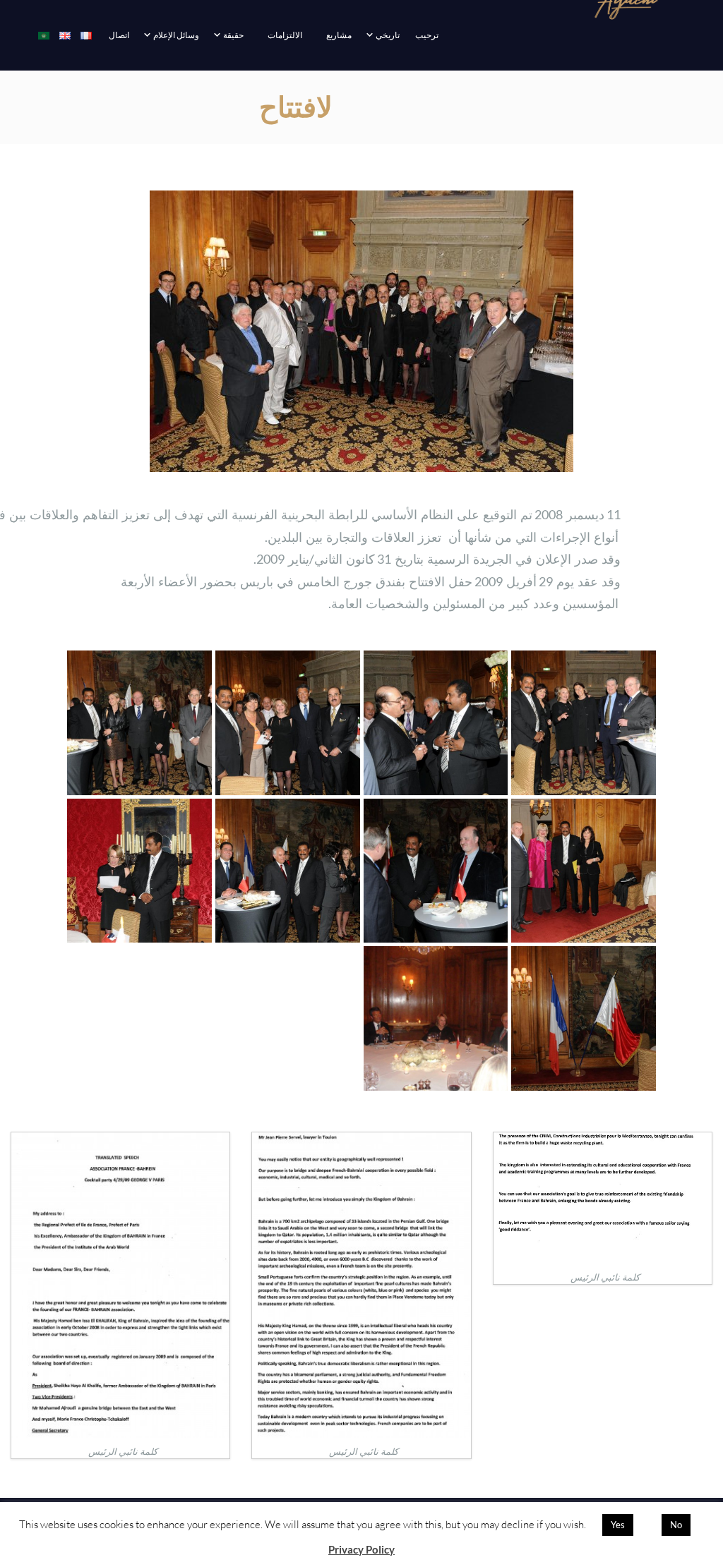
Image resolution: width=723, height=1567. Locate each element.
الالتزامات (285, 35)
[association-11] (583, 723)
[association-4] (139, 871)
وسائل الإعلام (176, 35)
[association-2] (436, 1018)
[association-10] (436, 723)
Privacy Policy (361, 1549)
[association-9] (287, 723)
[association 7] (583, 871)
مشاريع (339, 35)
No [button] (676, 1524)
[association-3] (583, 1018)
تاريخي (388, 35)
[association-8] (139, 723)
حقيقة (233, 35)
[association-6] (436, 871)
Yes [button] (618, 1524)
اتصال (119, 35)
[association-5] (287, 871)
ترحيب (426, 35)
